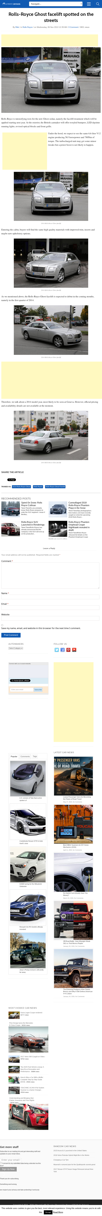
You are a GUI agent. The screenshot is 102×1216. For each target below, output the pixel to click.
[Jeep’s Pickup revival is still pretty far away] (28, 950)
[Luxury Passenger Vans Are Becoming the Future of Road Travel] (73, 776)
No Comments (77, 802)
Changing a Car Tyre (61, 1160)
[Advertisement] (49, 40)
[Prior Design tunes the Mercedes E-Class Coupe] (28, 1039)
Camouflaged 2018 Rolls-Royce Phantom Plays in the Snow (79, 505)
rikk (17, 27)
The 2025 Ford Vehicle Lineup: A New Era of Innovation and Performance (32, 1069)
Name (5, 593)
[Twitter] (56, 650)
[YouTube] (74, 650)
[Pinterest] (68, 650)
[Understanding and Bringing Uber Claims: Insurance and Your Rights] (28, 1117)
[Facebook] (62, 650)
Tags (35, 756)
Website (5, 614)
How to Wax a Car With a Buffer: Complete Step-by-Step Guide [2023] (31, 1079)
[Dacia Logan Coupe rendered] (14, 1015)
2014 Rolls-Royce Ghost (21, 487)
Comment (7, 561)
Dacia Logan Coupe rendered (31, 1013)
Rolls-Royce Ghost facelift (55, 487)
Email (4, 603)
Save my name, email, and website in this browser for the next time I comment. (41, 628)
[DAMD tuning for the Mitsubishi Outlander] (28, 864)
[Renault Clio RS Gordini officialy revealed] (28, 907)
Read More (58, 1212)
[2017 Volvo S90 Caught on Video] (14, 1059)
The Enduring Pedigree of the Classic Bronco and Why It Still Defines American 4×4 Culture (78, 991)
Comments (25, 756)
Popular (14, 756)
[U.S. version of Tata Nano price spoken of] (28, 778)
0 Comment (73, 27)
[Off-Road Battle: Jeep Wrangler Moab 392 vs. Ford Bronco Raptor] (73, 920)
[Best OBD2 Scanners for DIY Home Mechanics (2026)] (73, 824)
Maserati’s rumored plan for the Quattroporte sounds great (74, 1164)
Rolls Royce (28, 27)
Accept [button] (48, 1212)
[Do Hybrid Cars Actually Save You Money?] (73, 872)
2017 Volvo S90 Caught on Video (32, 1057)
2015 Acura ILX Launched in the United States (70, 1151)
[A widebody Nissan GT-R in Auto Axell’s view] (28, 821)
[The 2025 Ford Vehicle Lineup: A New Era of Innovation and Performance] (14, 1069)
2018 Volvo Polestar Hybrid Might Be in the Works (71, 1155)
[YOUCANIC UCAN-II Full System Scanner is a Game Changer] (14, 1090)
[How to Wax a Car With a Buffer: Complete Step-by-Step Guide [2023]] (14, 1080)
